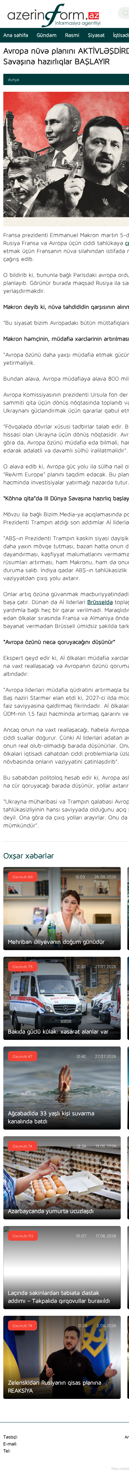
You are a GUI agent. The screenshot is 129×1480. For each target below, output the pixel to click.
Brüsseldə (100, 602)
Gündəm (47, 35)
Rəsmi (72, 35)
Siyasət (96, 35)
